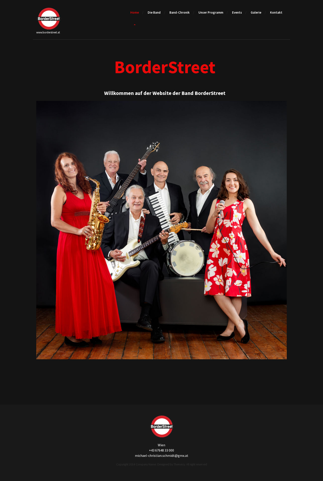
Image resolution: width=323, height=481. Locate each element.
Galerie (256, 12)
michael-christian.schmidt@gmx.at (161, 455)
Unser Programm (210, 12)
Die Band (154, 12)
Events (237, 12)
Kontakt (276, 12)
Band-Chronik (179, 12)
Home (134, 12)
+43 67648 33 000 (161, 450)
